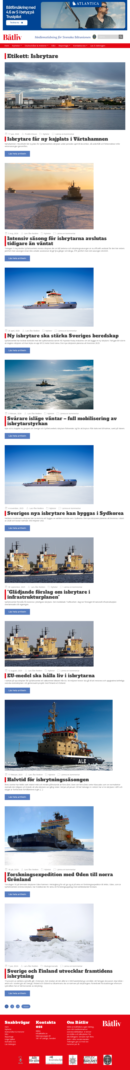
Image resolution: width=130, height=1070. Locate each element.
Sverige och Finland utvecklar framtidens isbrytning (60, 973)
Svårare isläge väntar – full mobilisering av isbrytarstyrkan (62, 421)
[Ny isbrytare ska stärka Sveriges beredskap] (65, 297)
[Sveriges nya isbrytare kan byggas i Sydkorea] (65, 474)
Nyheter (16, 45)
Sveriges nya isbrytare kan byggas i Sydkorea (65, 513)
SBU (53, 45)
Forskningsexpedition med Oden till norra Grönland (60, 877)
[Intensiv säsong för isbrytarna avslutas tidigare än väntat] (65, 196)
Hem (6, 45)
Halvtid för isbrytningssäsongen (48, 780)
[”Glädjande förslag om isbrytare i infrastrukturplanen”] (65, 560)
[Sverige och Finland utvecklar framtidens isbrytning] (65, 933)
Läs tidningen (10, 1044)
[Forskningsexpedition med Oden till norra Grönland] (65, 835)
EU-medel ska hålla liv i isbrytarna (51, 676)
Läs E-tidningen (97, 45)
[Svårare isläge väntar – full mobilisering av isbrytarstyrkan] (65, 384)
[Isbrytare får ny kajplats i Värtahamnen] (65, 96)
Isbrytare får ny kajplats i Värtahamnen (57, 139)
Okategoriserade (51, 966)
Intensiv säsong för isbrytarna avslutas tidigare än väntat (57, 241)
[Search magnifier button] (121, 37)
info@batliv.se (41, 1033)
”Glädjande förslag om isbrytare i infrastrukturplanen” (48, 594)
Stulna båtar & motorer (36, 45)
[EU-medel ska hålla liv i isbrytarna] (65, 644)
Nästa (25, 1006)
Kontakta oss (79, 45)
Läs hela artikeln (17, 154)
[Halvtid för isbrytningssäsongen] (65, 735)
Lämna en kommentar (64, 134)
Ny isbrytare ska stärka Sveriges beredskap (63, 336)
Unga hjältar (10, 1039)
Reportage (63, 45)
